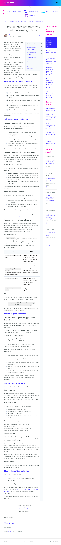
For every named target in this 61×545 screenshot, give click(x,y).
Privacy (26, 541)
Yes (19, 508)
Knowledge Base (11, 12)
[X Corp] (41, 50)
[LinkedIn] (41, 53)
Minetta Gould (13, 35)
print (41, 44)
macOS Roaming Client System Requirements (50, 161)
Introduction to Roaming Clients (36, 21)
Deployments (50, 157)
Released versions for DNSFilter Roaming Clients (49, 71)
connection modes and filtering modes (16, 217)
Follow (39, 35)
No (27, 508)
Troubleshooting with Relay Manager (50, 180)
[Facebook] (41, 47)
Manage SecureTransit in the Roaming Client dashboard (50, 198)
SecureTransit (50, 192)
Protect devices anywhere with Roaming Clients (50, 42)
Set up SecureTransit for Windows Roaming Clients (50, 216)
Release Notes (49, 12)
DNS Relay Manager (49, 174)
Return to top (8, 517)
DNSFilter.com (53, 541)
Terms (31, 541)
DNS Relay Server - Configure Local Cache (50, 234)
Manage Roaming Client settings (51, 52)
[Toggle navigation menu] (57, 3)
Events (30, 16)
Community (31, 12)
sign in (9, 531)
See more (48, 245)
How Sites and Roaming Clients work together (50, 134)
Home (4, 21)
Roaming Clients (22, 21)
